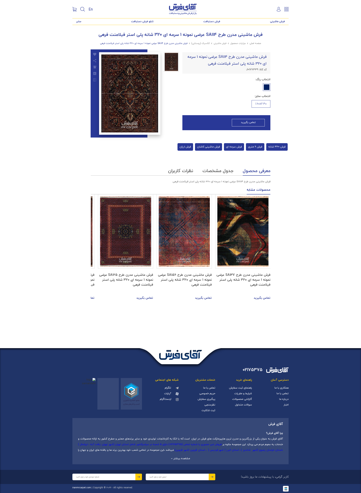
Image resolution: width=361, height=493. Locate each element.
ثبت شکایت (208, 410)
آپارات (167, 393)
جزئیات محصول (238, 43)
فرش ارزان (185, 147)
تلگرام (168, 388)
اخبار (286, 405)
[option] (242, 247)
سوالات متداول (243, 405)
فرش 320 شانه (277, 147)
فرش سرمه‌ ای (234, 147)
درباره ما (284, 399)
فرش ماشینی (277, 21)
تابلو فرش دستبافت (142, 21)
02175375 (252, 370)
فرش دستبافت (211, 21)
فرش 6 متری (255, 147)
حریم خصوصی (207, 393)
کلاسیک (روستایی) (200, 43)
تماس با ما (283, 393)
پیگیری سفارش (206, 399)
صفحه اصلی (255, 43)
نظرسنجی (209, 405)
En (91, 9)
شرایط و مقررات (243, 393)
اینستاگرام (165, 399)
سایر (78, 21)
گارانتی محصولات (242, 399)
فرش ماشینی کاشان (208, 147)
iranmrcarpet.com (81, 487)
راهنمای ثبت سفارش (240, 388)
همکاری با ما (282, 388)
